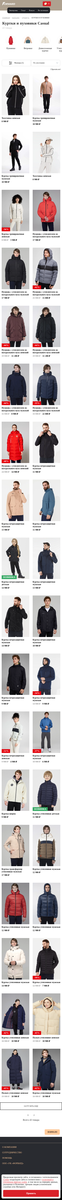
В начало (52, 1132)
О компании (9, 1147)
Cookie (6, 1179)
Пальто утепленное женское (46, 1038)
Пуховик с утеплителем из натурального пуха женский (15, 351)
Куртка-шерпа (9, 814)
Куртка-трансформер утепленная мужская (12, 870)
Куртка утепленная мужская (46, 869)
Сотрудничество (12, 1152)
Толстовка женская (11, 118)
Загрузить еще (31, 1106)
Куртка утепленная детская (46, 814)
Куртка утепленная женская (15, 1038)
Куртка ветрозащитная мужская (44, 467)
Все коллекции (43, 10)
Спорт (23, 10)
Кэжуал (31, 10)
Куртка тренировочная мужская (44, 119)
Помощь (7, 1158)
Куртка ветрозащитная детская (13, 583)
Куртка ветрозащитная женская (13, 757)
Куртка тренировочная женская (13, 235)
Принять (31, 1193)
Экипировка (13, 10)
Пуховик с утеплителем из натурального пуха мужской (46, 235)
